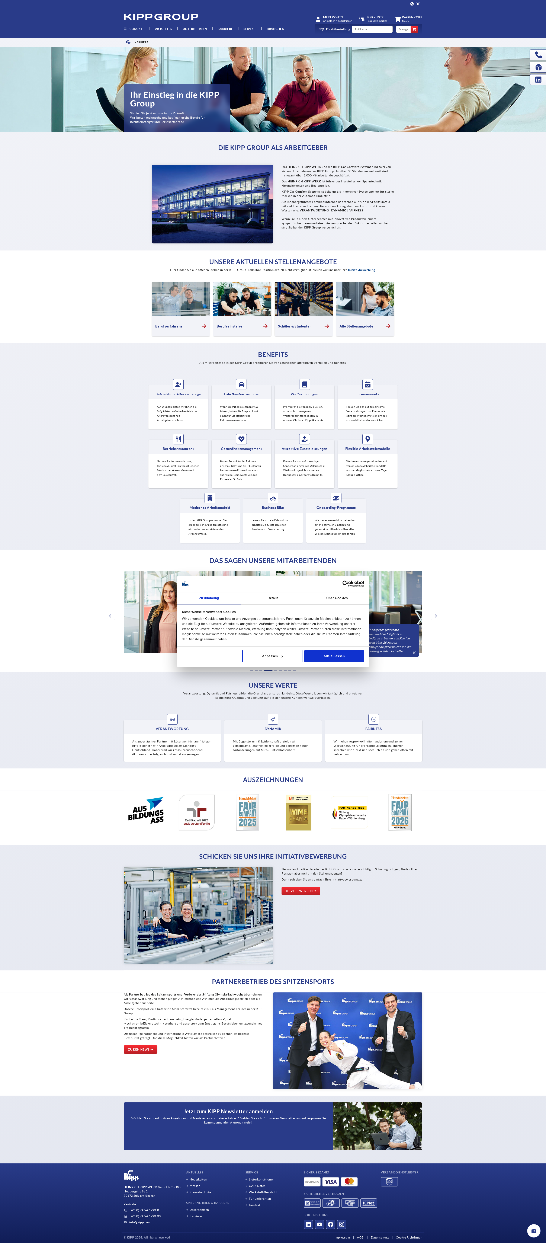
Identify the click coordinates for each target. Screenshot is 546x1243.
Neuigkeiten (198, 1179)
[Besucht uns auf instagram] (341, 1224)
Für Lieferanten (260, 1198)
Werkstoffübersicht (263, 1192)
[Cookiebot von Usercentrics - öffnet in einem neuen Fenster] (345, 584)
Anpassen (270, 656)
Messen (195, 1186)
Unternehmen (195, 28)
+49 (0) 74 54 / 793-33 (144, 1216)
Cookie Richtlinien (409, 1237)
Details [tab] (273, 598)
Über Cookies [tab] (337, 598)
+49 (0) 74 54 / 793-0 (143, 1210)
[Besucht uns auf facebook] (330, 1224)
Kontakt (254, 1205)
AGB (360, 1237)
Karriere (225, 28)
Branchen (275, 28)
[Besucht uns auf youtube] (319, 1224)
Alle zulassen (334, 656)
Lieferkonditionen (261, 1179)
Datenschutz (380, 1237)
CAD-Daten (257, 1186)
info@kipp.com (139, 1222)
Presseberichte (200, 1192)
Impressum (342, 1237)
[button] (251, 670)
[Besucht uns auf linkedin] (308, 1224)
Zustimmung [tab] (209, 598)
